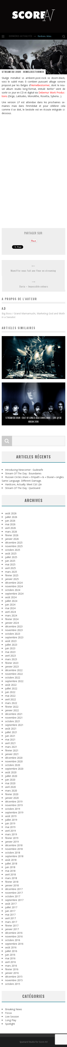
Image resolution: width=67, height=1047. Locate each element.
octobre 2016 (12, 940)
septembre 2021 (14, 725)
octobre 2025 (12, 549)
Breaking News (13, 1009)
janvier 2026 (12, 539)
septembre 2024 (14, 593)
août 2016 (10, 947)
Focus (8, 1013)
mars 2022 (11, 703)
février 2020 (11, 794)
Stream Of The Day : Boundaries (23, 473)
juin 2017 (10, 911)
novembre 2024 (14, 586)
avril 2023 (10, 655)
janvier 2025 (12, 579)
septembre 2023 (14, 637)
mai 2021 (10, 739)
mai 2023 (10, 652)
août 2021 (10, 728)
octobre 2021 (12, 721)
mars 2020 (11, 790)
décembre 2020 (14, 757)
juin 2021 (10, 735)
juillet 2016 (11, 951)
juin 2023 (10, 648)
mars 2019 (11, 834)
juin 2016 (10, 954)
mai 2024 (10, 608)
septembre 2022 (14, 681)
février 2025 (11, 575)
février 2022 (11, 706)
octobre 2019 (12, 808)
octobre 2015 (12, 984)
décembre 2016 (14, 932)
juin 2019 (10, 823)
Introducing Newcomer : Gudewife (24, 469)
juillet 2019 (11, 819)
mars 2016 (11, 965)
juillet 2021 (11, 732)
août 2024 (10, 597)
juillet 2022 (11, 688)
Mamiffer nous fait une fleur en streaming (33, 270)
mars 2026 (11, 531)
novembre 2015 (14, 980)
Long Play (10, 1020)
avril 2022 (10, 699)
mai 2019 (10, 827)
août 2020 (10, 772)
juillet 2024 (11, 601)
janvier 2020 (12, 797)
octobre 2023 (12, 633)
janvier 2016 (12, 973)
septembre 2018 (14, 856)
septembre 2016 (14, 943)
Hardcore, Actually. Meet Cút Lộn (51, 36)
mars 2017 (11, 922)
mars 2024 (11, 615)
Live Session (12, 1016)
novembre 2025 (14, 546)
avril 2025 (10, 568)
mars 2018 (11, 878)
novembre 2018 (14, 849)
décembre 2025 (14, 542)
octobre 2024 (12, 590)
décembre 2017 (14, 889)
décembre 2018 (14, 845)
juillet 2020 (11, 776)
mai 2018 (10, 870)
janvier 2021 (12, 754)
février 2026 (11, 535)
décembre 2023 (14, 626)
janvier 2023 (12, 666)
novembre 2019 (14, 805)
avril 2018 (10, 874)
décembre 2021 (14, 714)
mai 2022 (10, 695)
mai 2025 (10, 564)
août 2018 (10, 859)
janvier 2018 (12, 885)
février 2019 (11, 838)
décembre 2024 (14, 582)
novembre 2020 (14, 761)
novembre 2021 (14, 717)
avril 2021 (10, 743)
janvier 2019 (12, 841)
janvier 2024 (12, 622)
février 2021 (11, 750)
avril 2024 (10, 611)
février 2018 (11, 881)
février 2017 (11, 925)
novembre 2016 (14, 936)
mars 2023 (11, 659)
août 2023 (10, 641)
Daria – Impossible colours (33, 286)
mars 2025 (11, 571)
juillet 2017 (11, 907)
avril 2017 (10, 918)
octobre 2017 (12, 896)
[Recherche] (64, 36)
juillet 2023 (11, 644)
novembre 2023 (14, 630)
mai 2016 (10, 958)
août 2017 (10, 903)
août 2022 (10, 684)
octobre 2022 (12, 677)
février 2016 (11, 969)
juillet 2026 (11, 517)
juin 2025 (10, 560)
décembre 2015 (14, 976)
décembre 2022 (14, 670)
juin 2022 (10, 692)
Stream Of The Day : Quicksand (22, 488)
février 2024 (11, 619)
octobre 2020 (12, 765)
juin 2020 (10, 779)
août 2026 (10, 513)
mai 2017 (10, 914)
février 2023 (11, 663)
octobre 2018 (12, 852)
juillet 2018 (11, 863)
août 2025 (10, 553)
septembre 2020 (14, 768)
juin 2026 (10, 520)
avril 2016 (10, 962)
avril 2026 (10, 528)
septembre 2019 (14, 812)
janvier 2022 (12, 710)
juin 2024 (10, 604)
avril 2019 (10, 830)
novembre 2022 (14, 673)
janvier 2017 (12, 929)
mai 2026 (10, 524)
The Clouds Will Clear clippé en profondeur (33, 375)
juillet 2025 (11, 557)
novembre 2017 (14, 892)
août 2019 (10, 816)
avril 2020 (10, 787)
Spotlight (10, 1023)
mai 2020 (10, 783)
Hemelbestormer (40, 85)
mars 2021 (11, 746)
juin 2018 (10, 867)
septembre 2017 (14, 900)
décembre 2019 (14, 801)
